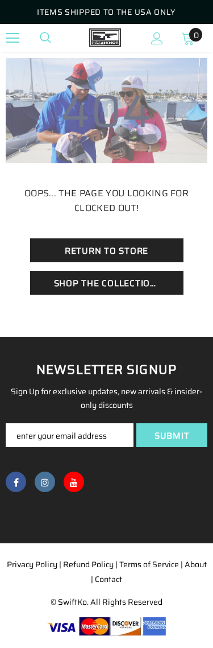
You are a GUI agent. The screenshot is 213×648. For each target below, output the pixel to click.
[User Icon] (157, 38)
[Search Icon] (45, 38)
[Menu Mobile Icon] (12, 38)
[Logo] (105, 37)
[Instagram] (45, 482)
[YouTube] (74, 482)
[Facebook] (16, 482)
